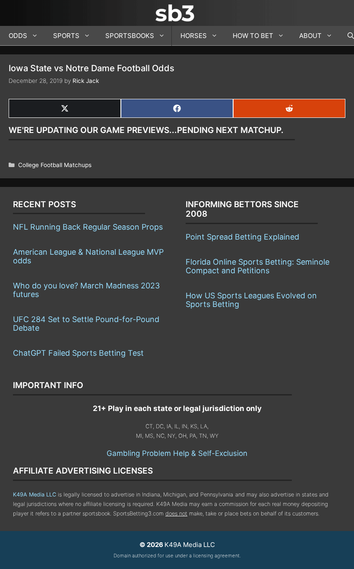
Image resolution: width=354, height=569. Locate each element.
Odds (18, 36)
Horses (193, 36)
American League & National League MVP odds (88, 256)
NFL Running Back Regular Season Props (88, 226)
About (310, 36)
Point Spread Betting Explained (242, 236)
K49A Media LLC (34, 494)
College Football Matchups (55, 164)
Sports (66, 36)
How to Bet (253, 36)
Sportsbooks (129, 36)
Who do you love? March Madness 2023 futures (86, 290)
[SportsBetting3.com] (177, 13)
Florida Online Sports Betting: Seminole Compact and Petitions (257, 266)
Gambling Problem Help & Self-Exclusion (177, 453)
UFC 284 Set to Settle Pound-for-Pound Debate (86, 323)
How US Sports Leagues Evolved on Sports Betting (251, 300)
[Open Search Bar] (346, 36)
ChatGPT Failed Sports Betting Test (78, 352)
